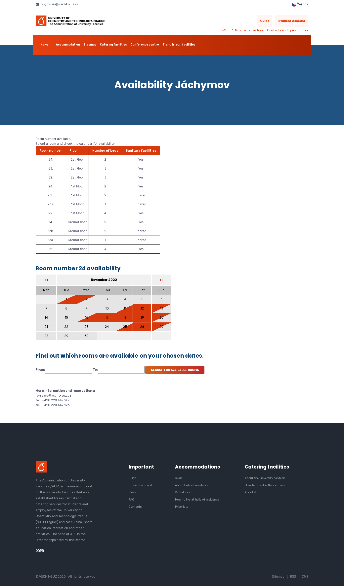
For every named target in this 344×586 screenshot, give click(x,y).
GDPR (40, 551)
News (44, 44)
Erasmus (90, 44)
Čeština (302, 4)
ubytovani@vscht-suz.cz (59, 4)
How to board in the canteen (265, 485)
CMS (305, 576)
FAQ (225, 30)
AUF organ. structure (247, 30)
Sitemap (278, 576)
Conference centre (145, 44)
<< (46, 280)
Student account (291, 21)
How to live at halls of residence (197, 499)
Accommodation (68, 44)
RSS (293, 576)
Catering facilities (113, 44)
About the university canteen (265, 478)
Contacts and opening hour (287, 30)
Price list (250, 492)
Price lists (181, 506)
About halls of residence (191, 485)
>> (161, 280)
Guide (264, 21)
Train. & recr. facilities (179, 44)
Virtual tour (182, 492)
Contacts (135, 506)
